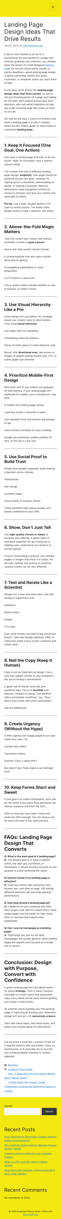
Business (13, 1065)
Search (8, 1106)
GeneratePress (30, 1214)
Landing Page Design (20, 1069)
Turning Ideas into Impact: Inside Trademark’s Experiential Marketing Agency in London (30, 1086)
